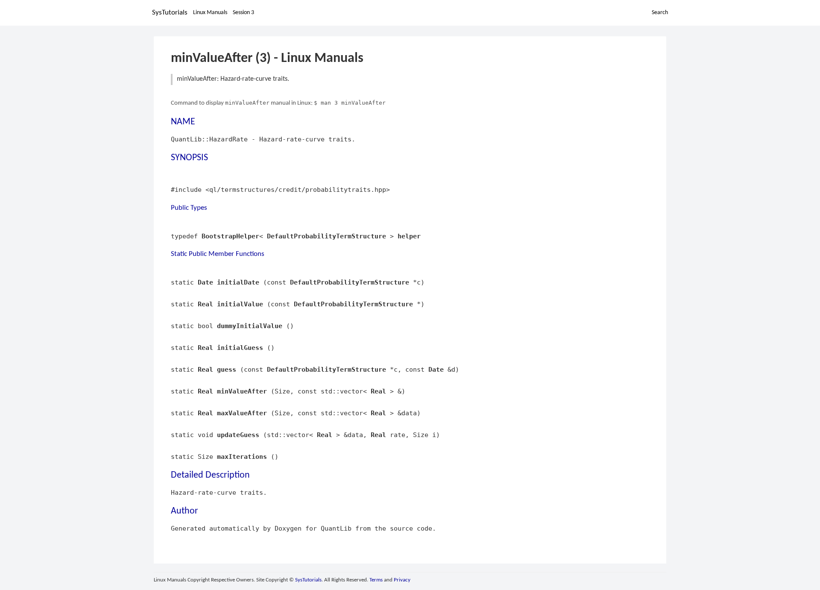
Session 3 (243, 12)
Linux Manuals (210, 12)
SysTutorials (169, 12)
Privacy (402, 580)
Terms (376, 580)
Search (660, 12)
